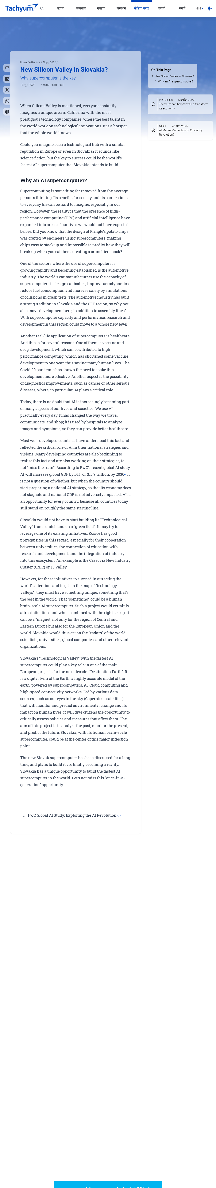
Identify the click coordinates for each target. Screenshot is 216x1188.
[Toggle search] (42, 8)
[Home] (22, 8)
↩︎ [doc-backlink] (119, 815)
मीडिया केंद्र (35, 62)
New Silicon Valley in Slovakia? (174, 76)
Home (24, 62)
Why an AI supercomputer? (175, 81)
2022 (53, 62)
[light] (209, 8)
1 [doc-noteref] (125, 473)
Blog (45, 62)
